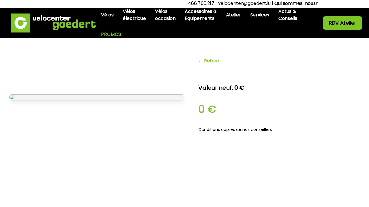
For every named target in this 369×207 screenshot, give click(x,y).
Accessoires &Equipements (201, 15)
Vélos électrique (134, 15)
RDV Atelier (342, 22)
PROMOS (111, 34)
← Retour (208, 60)
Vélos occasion (165, 15)
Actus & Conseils (287, 15)
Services (259, 15)
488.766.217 (201, 3)
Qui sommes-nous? (296, 3)
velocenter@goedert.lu (244, 3)
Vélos (107, 15)
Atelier (233, 15)
